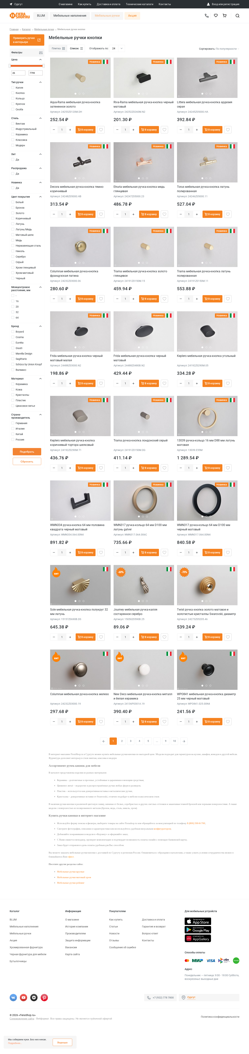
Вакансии (71, 947)
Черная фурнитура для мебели (28, 954)
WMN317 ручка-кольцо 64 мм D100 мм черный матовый (203, 527)
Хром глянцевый (26, 267)
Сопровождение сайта (22, 1018)
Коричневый (23, 218)
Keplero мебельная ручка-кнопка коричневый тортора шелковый (72, 443)
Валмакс (21, 369)
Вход (215, 4)
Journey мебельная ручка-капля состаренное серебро (135, 612)
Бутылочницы (18, 961)
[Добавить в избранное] (101, 129)
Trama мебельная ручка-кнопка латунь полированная (204, 273)
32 (17, 312)
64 (17, 317)
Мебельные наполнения (69, 15)
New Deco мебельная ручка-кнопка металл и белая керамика (143, 696)
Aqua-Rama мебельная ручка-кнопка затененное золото (75, 104)
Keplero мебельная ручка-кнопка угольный (206, 356)
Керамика (22, 134)
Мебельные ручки (107, 15)
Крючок (20, 103)
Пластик (21, 400)
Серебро (21, 256)
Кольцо (20, 98)
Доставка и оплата (108, 4)
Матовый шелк (25, 234)
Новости (114, 933)
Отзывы (114, 940)
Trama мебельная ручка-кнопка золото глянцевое (140, 273)
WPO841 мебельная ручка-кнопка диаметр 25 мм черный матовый (206, 696)
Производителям (75, 933)
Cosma (20, 337)
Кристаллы (22, 394)
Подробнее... (15, 1043)
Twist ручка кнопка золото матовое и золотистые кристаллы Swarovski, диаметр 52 (206, 612)
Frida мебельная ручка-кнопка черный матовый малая (76, 358)
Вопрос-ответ (150, 933)
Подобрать (27, 451)
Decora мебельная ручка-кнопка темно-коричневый (77, 189)
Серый (20, 262)
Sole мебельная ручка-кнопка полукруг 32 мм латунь (79, 612)
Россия (20, 439)
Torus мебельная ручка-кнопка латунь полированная (203, 189)
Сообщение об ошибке (122, 947)
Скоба (19, 109)
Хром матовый (25, 272)
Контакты (165, 4)
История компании (76, 926)
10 (174, 740)
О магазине (66, 4)
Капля (19, 87)
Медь (19, 240)
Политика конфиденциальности (220, 1016)
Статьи (113, 926)
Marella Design (24, 353)
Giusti (19, 348)
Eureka (20, 342)
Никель (20, 251)
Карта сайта (72, 954)
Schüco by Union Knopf (29, 364)
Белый (20, 202)
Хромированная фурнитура (26, 947)
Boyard (20, 331)
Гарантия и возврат (154, 926)
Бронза (20, 207)
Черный (20, 278)
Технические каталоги (139, 4)
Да (17, 159)
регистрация (231, 4)
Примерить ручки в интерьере (24, 40)
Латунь (20, 223)
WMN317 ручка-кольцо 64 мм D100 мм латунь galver (140, 527)
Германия (21, 423)
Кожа (19, 389)
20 (17, 306)
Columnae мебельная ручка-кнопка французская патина (74, 273)
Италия (20, 428)
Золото (20, 213)
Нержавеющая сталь (28, 245)
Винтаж (20, 123)
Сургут (191, 997)
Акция (132, 15)
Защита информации (77, 940)
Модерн (20, 145)
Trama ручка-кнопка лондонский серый (141, 440)
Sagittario (21, 358)
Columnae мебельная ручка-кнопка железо (79, 694)
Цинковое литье (25, 405)
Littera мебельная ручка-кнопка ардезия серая (204, 104)
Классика (21, 139)
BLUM (41, 15)
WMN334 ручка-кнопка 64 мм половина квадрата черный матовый (77, 527)
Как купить (84, 4)
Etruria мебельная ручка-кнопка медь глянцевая (139, 189)
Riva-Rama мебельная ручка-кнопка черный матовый (144, 104)
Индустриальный (26, 128)
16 (17, 301)
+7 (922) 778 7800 (163, 997)
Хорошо (62, 1042)
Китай (19, 434)
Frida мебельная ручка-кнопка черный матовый (140, 358)
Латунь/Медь (24, 229)
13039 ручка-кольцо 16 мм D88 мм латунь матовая (206, 443)
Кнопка (20, 93)
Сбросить (27, 461)
